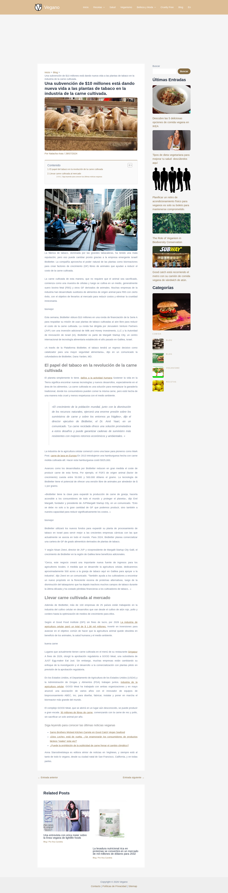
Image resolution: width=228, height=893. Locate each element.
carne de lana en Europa (64, 455)
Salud (113, 7)
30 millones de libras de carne (77, 712)
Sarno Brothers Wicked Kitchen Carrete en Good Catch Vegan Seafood (87, 732)
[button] (103, 7)
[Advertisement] (114, 34)
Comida (157, 334)
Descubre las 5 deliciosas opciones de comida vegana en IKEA (171, 122)
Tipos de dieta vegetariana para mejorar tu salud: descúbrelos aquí (171, 158)
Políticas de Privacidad (114, 886)
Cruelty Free (167, 7)
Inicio (86, 7)
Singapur (132, 651)
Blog (180, 7)
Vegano (52, 7)
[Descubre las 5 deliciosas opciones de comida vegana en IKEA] (172, 99)
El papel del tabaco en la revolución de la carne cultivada (76, 169)
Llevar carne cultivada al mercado (65, 173)
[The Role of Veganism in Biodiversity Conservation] (172, 223)
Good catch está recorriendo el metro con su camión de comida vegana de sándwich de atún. (171, 276)
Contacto (95, 886)
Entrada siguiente (133, 777)
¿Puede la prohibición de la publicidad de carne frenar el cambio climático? (89, 745)
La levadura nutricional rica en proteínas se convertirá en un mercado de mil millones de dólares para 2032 (115, 851)
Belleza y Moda (145, 7)
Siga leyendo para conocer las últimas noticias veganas (82, 177)
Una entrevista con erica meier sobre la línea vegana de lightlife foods (65, 836)
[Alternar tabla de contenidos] (129, 165)
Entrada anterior (48, 777)
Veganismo (126, 7)
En (189, 7)
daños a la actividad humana (96, 378)
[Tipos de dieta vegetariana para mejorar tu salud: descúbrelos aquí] (172, 140)
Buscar (156, 66)
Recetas (97, 7)
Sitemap (132, 886)
